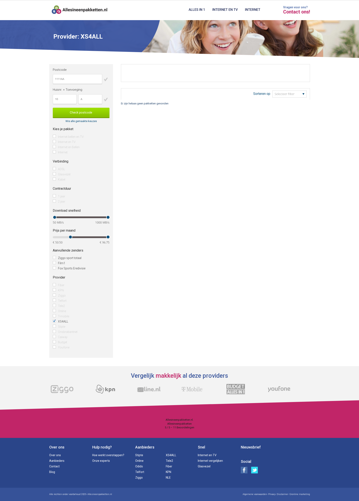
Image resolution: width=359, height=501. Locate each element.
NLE (168, 477)
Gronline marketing (299, 494)
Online (62, 311)
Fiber (61, 285)
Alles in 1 (197, 10)
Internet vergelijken (210, 460)
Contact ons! (296, 12)
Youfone (63, 347)
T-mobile (63, 316)
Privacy (271, 494)
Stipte (61, 326)
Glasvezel (64, 174)
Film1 (61, 263)
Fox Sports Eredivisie (71, 268)
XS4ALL (63, 321)
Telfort (62, 300)
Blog (52, 472)
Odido (139, 466)
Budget (62, 342)
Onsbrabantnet (67, 332)
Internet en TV (225, 10)
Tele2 (61, 306)
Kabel (61, 179)
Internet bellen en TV (71, 136)
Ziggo (62, 295)
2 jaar (61, 201)
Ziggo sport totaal (69, 258)
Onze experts (101, 460)
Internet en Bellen (69, 147)
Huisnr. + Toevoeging (67, 90)
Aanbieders (56, 460)
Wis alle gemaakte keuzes (81, 121)
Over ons (55, 455)
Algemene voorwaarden (255, 494)
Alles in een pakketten (79, 10)
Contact (54, 466)
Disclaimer (282, 494)
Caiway (63, 337)
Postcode (60, 70)
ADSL (61, 169)
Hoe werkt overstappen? (108, 455)
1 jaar (61, 196)
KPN (61, 290)
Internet (252, 10)
